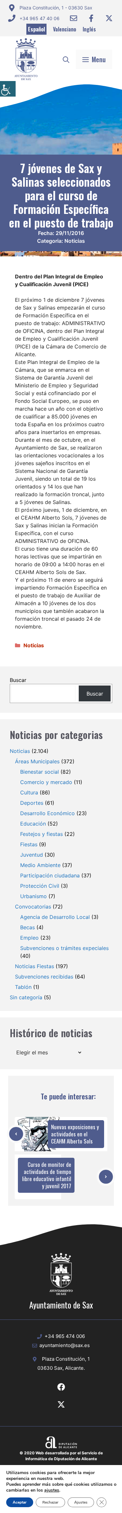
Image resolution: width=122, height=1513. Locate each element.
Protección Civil (39, 886)
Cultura (29, 792)
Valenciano (64, 29)
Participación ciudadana (50, 875)
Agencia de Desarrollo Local (55, 917)
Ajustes (81, 1502)
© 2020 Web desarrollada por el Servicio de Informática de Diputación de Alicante (61, 1455)
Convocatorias (33, 906)
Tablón (23, 987)
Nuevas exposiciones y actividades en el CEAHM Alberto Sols (75, 1134)
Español (36, 29)
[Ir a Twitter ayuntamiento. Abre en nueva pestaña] (109, 18)
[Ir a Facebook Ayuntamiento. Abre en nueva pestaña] (91, 18)
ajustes (51, 1490)
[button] (66, 59)
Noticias (74, 241)
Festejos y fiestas (41, 834)
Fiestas (28, 844)
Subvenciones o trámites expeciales (64, 948)
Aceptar (20, 1502)
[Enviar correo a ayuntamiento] (73, 18)
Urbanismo (33, 896)
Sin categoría (26, 997)
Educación (33, 823)
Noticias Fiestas (34, 966)
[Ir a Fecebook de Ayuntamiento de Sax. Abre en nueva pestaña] (61, 1387)
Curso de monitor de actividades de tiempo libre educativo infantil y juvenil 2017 (46, 1175)
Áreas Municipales (37, 761)
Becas (27, 927)
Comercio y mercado (46, 782)
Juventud (31, 854)
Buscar (18, 680)
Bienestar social (39, 771)
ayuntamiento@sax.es (64, 1345)
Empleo (29, 937)
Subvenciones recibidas (44, 976)
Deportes (31, 803)
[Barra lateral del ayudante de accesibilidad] (8, 89)
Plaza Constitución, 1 (66, 1359)
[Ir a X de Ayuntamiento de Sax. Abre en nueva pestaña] (61, 1404)
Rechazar (50, 1502)
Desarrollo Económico (47, 813)
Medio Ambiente (40, 865)
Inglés (89, 29)
